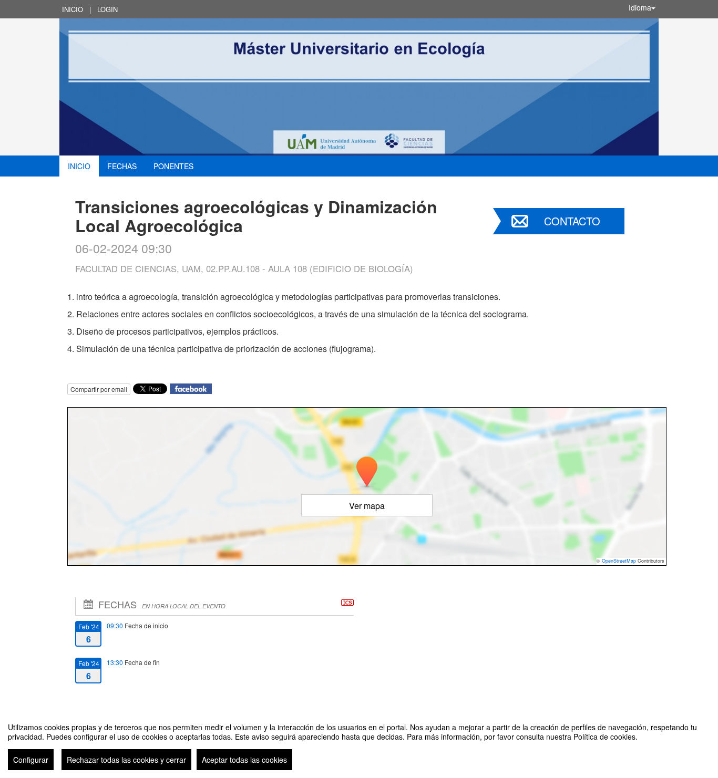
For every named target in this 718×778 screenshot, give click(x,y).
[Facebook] (191, 388)
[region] (359, 742)
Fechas (122, 166)
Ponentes (173, 166)
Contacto (572, 221)
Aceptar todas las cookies (244, 759)
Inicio (72, 9)
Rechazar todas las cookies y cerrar (126, 759)
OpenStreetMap (619, 560)
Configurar (30, 759)
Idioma (640, 7)
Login (107, 9)
